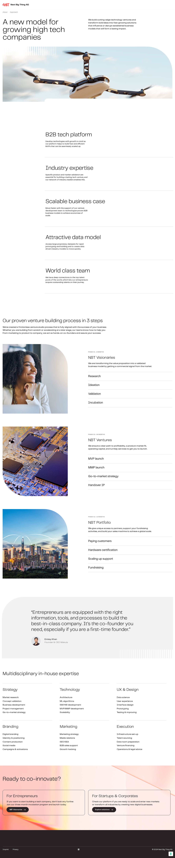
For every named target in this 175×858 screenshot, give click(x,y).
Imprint (6, 849)
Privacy (15, 849)
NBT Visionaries (16, 809)
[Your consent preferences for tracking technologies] (171, 854)
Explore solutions (102, 809)
